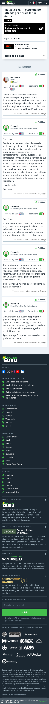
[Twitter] (8, 371)
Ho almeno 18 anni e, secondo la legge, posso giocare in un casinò (25, 619)
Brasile (15, 82)
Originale (14, 86)
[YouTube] (17, 371)
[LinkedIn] (22, 371)
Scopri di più (14, 702)
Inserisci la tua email (12, 603)
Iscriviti (24, 612)
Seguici (5, 368)
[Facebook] (3, 371)
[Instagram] (13, 371)
